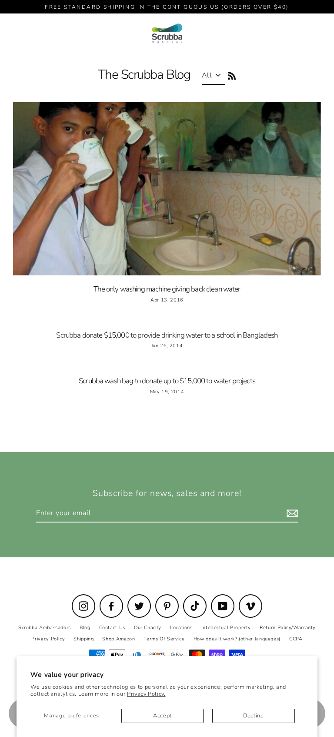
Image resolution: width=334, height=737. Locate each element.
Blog (85, 627)
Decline (253, 716)
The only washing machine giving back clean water (167, 289)
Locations (181, 627)
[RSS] (231, 75)
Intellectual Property (226, 627)
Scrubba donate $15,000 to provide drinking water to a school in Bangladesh (166, 335)
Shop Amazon (118, 639)
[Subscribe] (291, 513)
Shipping (83, 639)
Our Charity (147, 627)
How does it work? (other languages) (237, 639)
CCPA (296, 639)
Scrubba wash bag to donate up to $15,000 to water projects (167, 381)
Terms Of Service (164, 639)
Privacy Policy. (146, 694)
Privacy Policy (48, 639)
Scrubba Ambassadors (44, 627)
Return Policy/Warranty (288, 627)
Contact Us (112, 627)
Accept (162, 716)
